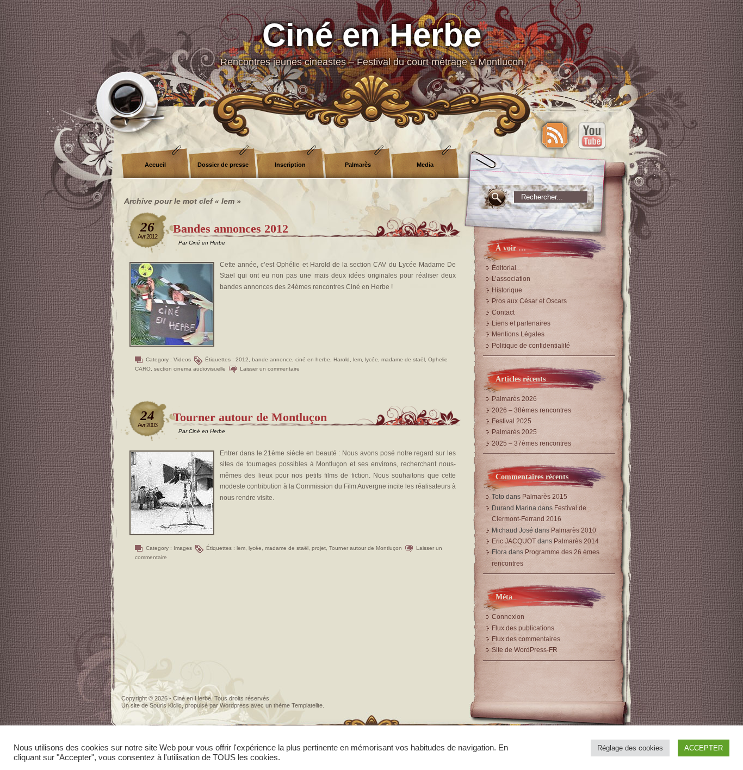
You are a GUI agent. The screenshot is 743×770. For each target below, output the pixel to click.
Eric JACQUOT (514, 541)
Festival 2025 (511, 421)
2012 (242, 359)
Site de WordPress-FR (525, 650)
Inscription (290, 164)
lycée (371, 359)
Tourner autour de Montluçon (250, 417)
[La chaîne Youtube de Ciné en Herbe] (592, 135)
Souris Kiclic (166, 705)
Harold (341, 359)
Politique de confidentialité (531, 345)
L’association (511, 279)
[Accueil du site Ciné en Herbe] (371, 54)
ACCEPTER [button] (703, 748)
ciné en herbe (312, 359)
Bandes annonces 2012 (230, 228)
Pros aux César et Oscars (529, 301)
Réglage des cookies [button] (630, 748)
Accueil (155, 164)
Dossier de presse (223, 164)
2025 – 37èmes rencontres (531, 443)
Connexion (508, 617)
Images (183, 548)
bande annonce (272, 359)
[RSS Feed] (554, 135)
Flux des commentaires (526, 639)
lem (357, 359)
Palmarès (358, 164)
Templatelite (307, 705)
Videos (182, 359)
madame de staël (403, 359)
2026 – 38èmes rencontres (531, 410)
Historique (507, 290)
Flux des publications (523, 628)
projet (319, 548)
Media (425, 164)
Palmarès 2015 (544, 496)
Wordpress (234, 705)
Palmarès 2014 (576, 541)
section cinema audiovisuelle (190, 369)
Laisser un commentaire (270, 369)
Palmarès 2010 (573, 530)
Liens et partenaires (521, 323)
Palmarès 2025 (514, 432)
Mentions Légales (518, 334)
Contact (503, 312)
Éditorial (504, 268)
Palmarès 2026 (514, 399)
